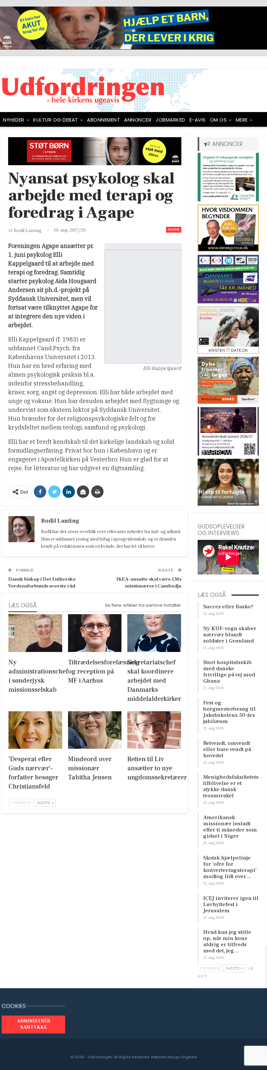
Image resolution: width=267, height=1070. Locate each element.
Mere (242, 119)
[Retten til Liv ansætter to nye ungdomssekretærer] (154, 730)
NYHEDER (13, 119)
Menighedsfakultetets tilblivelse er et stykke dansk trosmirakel (231, 786)
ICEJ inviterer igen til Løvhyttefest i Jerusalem (231, 904)
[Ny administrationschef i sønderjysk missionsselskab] (35, 633)
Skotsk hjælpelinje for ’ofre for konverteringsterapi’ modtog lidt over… (230, 867)
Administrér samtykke (33, 1024)
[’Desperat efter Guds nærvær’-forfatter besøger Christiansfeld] (35, 730)
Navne (173, 229)
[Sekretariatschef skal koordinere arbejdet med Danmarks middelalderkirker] (154, 633)
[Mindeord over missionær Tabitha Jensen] (95, 730)
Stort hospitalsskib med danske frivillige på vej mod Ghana (229, 672)
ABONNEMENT (103, 119)
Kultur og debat (55, 119)
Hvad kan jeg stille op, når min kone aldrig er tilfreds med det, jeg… (227, 941)
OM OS (218, 119)
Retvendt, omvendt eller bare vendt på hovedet (227, 749)
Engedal (189, 1057)
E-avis (198, 119)
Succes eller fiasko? (228, 606)
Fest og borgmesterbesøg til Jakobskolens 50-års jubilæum (229, 712)
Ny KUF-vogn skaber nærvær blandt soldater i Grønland (229, 634)
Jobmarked (170, 119)
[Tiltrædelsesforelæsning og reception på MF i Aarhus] (95, 633)
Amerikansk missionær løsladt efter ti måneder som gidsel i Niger (230, 827)
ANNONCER (137, 119)
